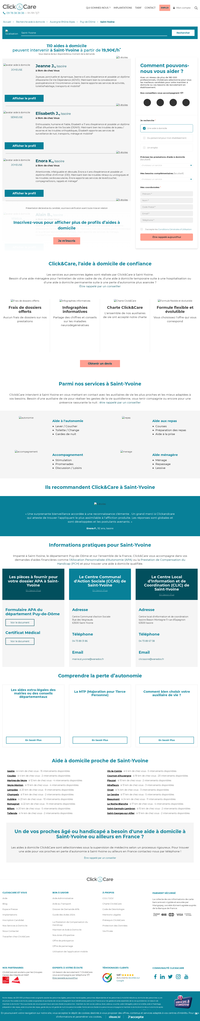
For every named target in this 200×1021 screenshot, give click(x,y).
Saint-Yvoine (107, 21)
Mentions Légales (111, 914)
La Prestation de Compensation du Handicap (70, 923)
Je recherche (147, 120)
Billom (11, 808)
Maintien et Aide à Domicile (66, 929)
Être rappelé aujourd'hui (166, 237)
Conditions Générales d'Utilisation (175, 229)
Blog (4, 903)
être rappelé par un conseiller (120, 402)
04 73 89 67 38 (147, 641)
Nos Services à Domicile (14, 925)
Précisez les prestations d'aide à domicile (162, 157)
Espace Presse (10, 909)
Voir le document (19, 622)
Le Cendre (113, 794)
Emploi (165, 8)
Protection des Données (115, 925)
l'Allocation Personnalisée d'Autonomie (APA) (100, 559)
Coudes (11, 775)
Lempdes (12, 789)
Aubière (11, 799)
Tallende (12, 813)
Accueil (7, 21)
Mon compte (183, 7)
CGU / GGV (107, 898)
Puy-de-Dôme (87, 21)
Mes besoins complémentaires (156, 173)
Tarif (138, 7)
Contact (150, 7)
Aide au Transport (61, 903)
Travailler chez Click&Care (16, 936)
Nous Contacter (10, 931)
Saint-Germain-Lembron (121, 808)
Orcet (110, 789)
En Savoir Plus (33, 590)
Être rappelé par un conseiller (100, 286)
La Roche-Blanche (117, 803)
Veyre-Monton (15, 785)
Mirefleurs (113, 785)
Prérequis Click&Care (113, 920)
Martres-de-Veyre (17, 780)
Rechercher (183, 32)
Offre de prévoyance (63, 940)
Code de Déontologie (113, 909)
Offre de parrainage (62, 946)
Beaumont (113, 799)
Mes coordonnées (149, 187)
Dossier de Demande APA (65, 909)
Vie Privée (107, 931)
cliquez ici (114, 1016)
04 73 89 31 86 (80, 641)
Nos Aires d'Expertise (63, 935)
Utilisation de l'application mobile (70, 951)
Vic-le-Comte (114, 771)
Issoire (11, 771)
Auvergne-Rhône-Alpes (62, 21)
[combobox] (94, 33)
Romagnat (13, 803)
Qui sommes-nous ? (98, 7)
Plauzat (111, 780)
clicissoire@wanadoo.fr (151, 659)
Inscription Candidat (13, 920)
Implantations (123, 7)
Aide (4, 898)
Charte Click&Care (112, 903)
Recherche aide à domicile (30, 21)
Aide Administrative (62, 898)
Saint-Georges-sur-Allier (121, 813)
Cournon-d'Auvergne (119, 775)
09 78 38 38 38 (15, 13)
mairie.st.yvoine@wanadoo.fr (88, 659)
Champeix (13, 794)
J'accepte (136, 1017)
